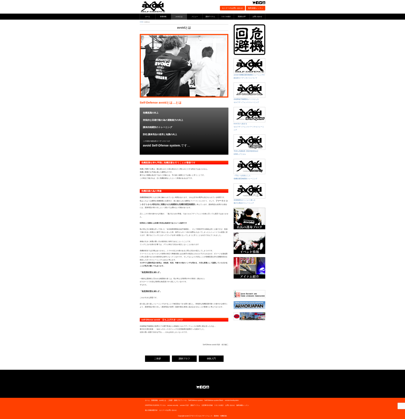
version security (172, 405)
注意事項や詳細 (207, 405)
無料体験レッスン (255, 8)
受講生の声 (242, 16)
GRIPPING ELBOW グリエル (155, 405)
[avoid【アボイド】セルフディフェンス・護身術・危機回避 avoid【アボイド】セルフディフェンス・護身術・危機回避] (153, 2)
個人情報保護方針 (151, 410)
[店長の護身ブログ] (249, 209)
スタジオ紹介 (226, 16)
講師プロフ (184, 358)
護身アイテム (210, 16)
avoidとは (179, 16)
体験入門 (211, 358)
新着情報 (163, 16)
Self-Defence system (195, 400)
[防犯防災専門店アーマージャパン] (249, 305)
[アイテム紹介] (249, 258)
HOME (141, 22)
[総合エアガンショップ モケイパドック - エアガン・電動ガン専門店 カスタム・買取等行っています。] (249, 316)
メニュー (195, 16)
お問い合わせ (257, 16)
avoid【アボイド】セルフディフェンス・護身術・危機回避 (206, 416)
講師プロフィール (180, 400)
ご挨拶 (157, 358)
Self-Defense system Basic (213, 400)
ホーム (147, 16)
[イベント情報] (249, 234)
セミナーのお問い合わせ (232, 8)
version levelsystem (232, 400)
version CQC (184, 405)
